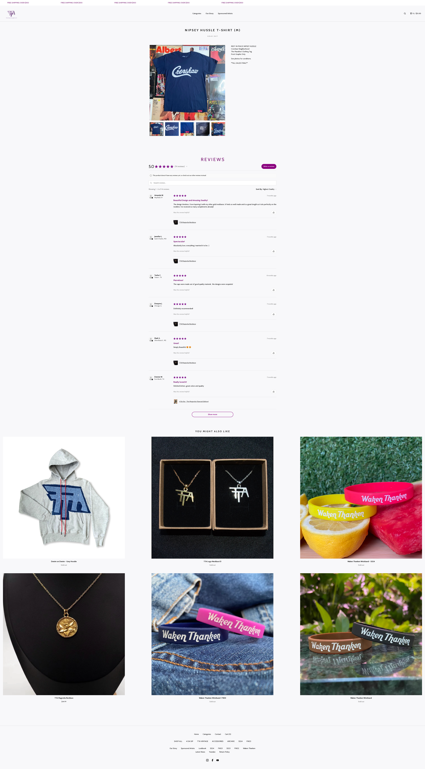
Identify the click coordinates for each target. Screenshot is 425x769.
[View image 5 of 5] (218, 129)
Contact (218, 734)
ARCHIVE (231, 741)
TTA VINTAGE (202, 741)
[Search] (405, 13)
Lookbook (202, 748)
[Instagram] (207, 760)
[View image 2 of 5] (172, 129)
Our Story (209, 13)
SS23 (228, 748)
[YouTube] (217, 760)
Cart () (228, 734)
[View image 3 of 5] (187, 129)
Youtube (212, 752)
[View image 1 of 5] (156, 129)
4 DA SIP (189, 741)
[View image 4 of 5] (203, 129)
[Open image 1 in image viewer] (187, 82)
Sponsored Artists (225, 13)
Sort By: (259, 189)
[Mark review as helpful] (273, 212)
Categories (196, 13)
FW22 (236, 748)
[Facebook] (212, 760)
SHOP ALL (178, 741)
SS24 (240, 741)
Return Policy (224, 752)
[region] (212, 3)
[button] (186, 166)
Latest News (200, 752)
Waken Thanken (249, 748)
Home (196, 734)
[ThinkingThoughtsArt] (11, 13)
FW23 (248, 741)
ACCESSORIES (217, 741)
